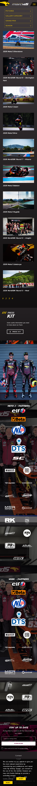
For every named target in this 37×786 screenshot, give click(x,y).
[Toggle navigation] (34, 4)
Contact (18, 756)
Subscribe (18, 743)
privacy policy (24, 748)
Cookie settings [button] (8, 779)
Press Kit (16, 332)
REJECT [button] (8, 783)
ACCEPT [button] (21, 779)
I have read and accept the (16, 748)
